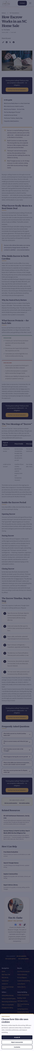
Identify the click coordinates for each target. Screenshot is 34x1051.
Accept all (17, 1037)
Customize (17, 1047)
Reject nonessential (17, 1042)
